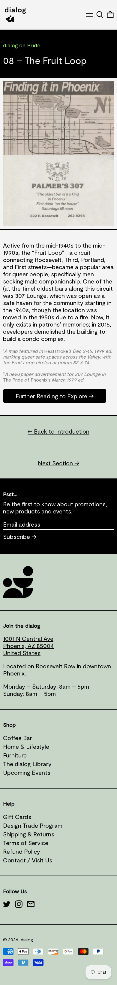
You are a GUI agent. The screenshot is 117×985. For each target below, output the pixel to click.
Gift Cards (17, 816)
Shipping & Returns (28, 834)
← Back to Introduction (58, 431)
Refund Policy (21, 851)
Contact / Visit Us (27, 860)
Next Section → (58, 462)
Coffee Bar (17, 737)
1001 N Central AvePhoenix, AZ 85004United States (28, 645)
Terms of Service (25, 842)
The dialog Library (27, 763)
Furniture (15, 755)
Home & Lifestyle (26, 746)
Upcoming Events (26, 772)
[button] (100, 14)
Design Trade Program (32, 825)
